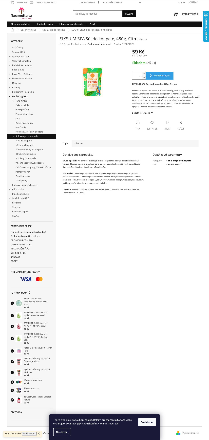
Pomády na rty (23, 172)
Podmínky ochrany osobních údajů (28, 232)
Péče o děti (18, 189)
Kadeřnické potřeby (22, 65)
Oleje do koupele (24, 145)
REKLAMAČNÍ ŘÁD (20, 248)
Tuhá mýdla (21, 101)
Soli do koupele (24, 140)
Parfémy (16, 87)
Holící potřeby (22, 109)
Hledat (129, 13)
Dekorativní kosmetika (23, 92)
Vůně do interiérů (20, 198)
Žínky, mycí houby (24, 123)
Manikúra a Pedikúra (22, 78)
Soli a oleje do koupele (27, 136)
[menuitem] (20, 24)
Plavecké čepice (20, 211)
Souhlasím (147, 422)
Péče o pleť (18, 69)
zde (116, 423)
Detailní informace (141, 113)
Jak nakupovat (87, 2)
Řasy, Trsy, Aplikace (22, 74)
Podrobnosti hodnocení (99, 44)
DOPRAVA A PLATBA (21, 244)
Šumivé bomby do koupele (29, 149)
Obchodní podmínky (112, 2)
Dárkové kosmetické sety (25, 185)
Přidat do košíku (161, 75)
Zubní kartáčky (23, 176)
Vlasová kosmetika (21, 61)
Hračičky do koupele (26, 154)
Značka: (124, 44)
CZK (180, 2)
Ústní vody (21, 127)
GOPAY (14, 261)
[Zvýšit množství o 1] (144, 74)
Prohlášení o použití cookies (25, 236)
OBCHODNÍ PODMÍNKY (22, 240)
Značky (15, 216)
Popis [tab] (65, 143)
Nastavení (62, 432)
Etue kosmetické (20, 194)
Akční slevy (17, 47)
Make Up (16, 83)
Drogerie (16, 202)
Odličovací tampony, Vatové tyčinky (33, 167)
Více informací (29, 433)
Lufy (18, 118)
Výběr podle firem (21, 56)
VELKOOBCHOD (18, 253)
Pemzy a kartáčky (24, 114)
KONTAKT (15, 257)
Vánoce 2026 (18, 52)
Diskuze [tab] (79, 143)
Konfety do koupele (26, 158)
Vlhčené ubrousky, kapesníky (30, 163)
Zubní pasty (21, 180)
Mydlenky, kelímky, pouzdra (29, 131)
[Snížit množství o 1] (144, 77)
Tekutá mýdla (22, 105)
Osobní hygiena (20, 96)
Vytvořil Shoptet (191, 433)
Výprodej (16, 207)
